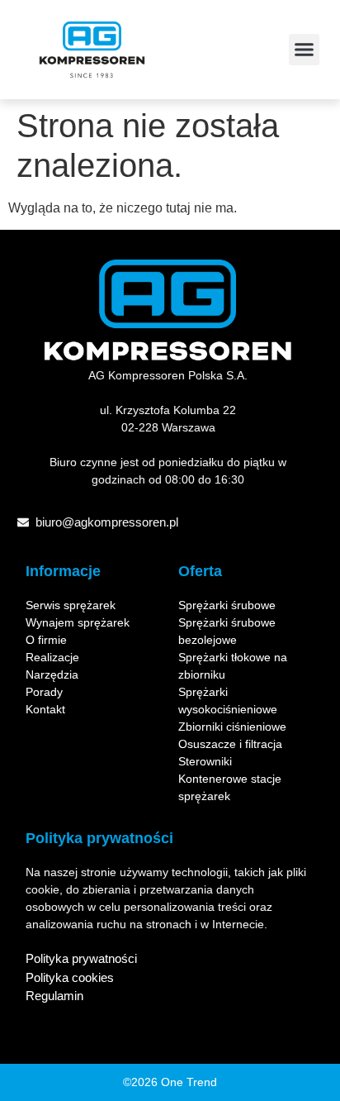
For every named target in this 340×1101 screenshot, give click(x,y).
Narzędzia (52, 674)
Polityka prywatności (81, 958)
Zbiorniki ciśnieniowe (232, 726)
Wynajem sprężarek (78, 622)
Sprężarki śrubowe (227, 605)
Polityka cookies (70, 977)
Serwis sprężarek (71, 605)
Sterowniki (205, 761)
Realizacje (52, 657)
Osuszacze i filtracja (230, 744)
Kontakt (45, 709)
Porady (44, 691)
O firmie (46, 639)
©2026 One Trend (170, 1082)
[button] (304, 49)
